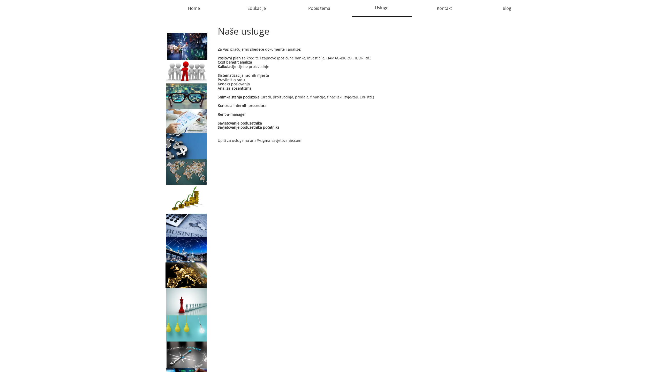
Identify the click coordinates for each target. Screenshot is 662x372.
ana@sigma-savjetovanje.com (275, 140)
